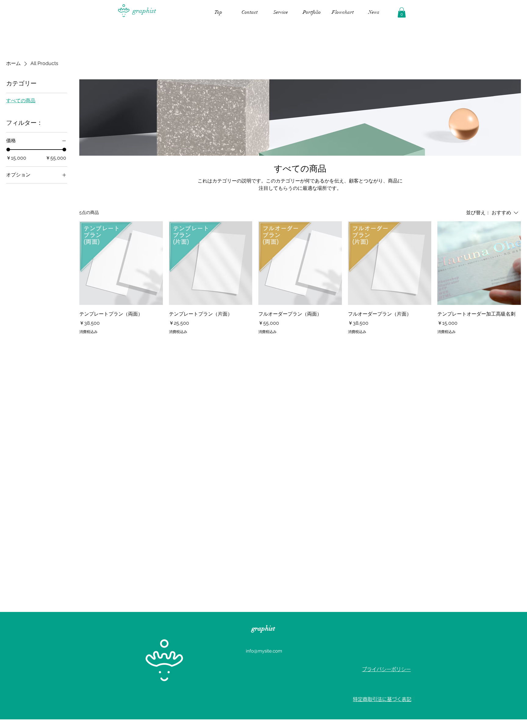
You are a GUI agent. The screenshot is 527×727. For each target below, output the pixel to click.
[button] (401, 12)
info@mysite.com (264, 651)
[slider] (8, 149)
